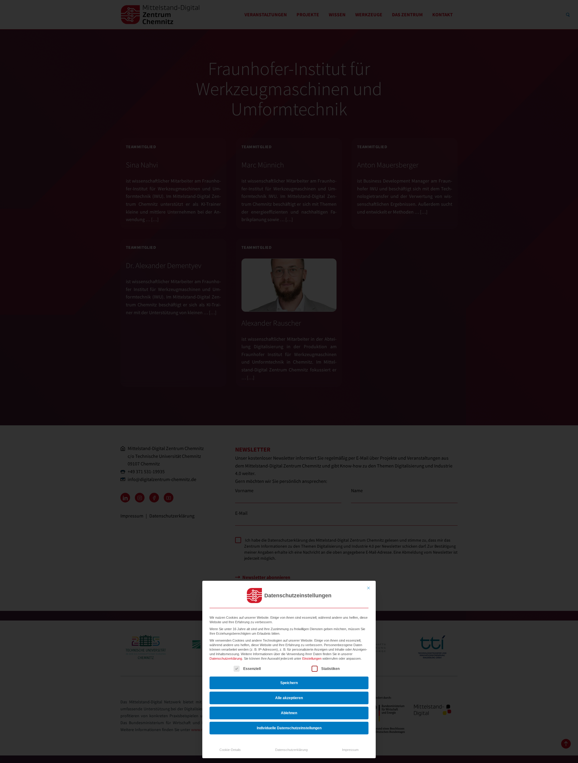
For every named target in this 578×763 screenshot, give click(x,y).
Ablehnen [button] (289, 713)
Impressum (350, 750)
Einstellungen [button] (312, 658)
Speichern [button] (289, 683)
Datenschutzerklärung (226, 658)
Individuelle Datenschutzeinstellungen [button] (289, 728)
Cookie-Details (230, 750)
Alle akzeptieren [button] (289, 698)
